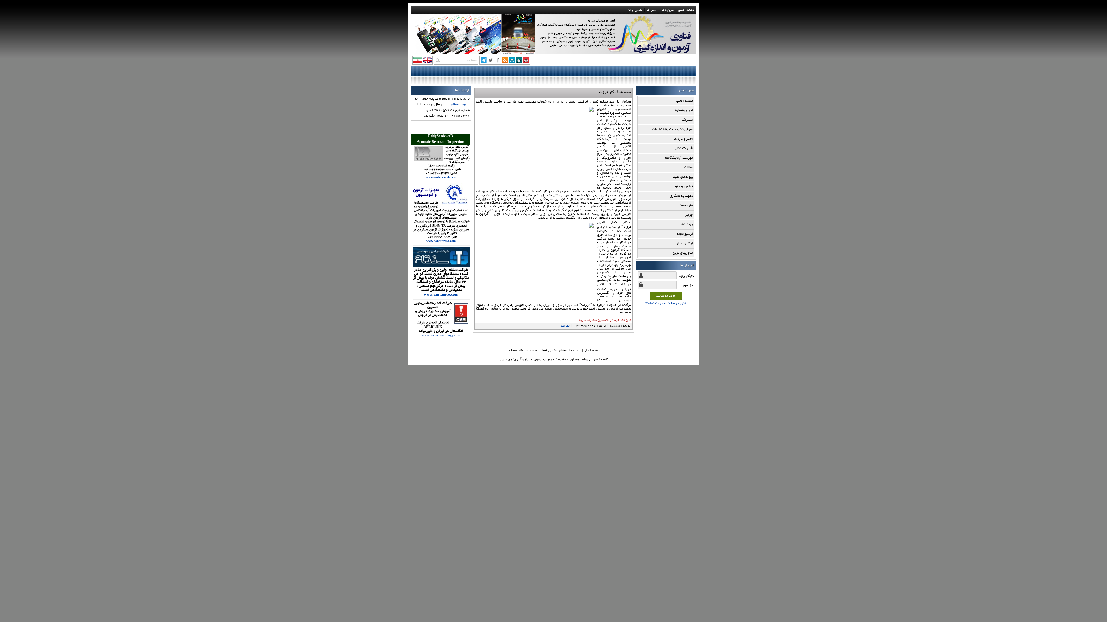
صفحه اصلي (592, 350)
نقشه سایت (515, 350)
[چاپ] (526, 62)
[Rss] (505, 62)
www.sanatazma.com (441, 241)
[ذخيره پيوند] (519, 62)
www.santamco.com (441, 295)
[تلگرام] (484, 62)
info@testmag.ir (457, 105)
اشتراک (652, 10)
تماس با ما (635, 10)
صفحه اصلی (686, 10)
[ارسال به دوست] (512, 62)
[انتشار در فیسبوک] (498, 62)
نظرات (565, 326)
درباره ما (668, 10)
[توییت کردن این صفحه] (490, 62)
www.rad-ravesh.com (441, 177)
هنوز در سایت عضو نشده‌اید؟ (665, 303)
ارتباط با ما (533, 350)
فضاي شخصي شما (554, 350)
